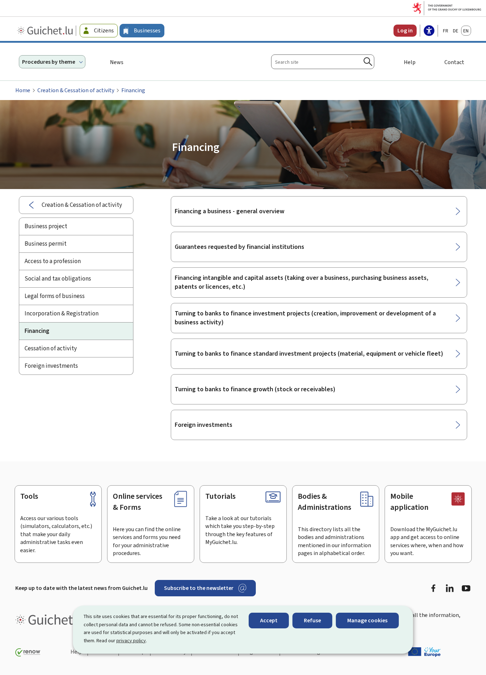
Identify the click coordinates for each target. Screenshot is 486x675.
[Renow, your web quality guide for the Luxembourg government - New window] (28, 652)
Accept (269, 620)
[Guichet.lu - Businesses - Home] (45, 30)
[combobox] (322, 61)
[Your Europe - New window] (424, 652)
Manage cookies (367, 620)
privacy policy (131, 640)
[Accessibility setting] (429, 31)
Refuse (312, 620)
